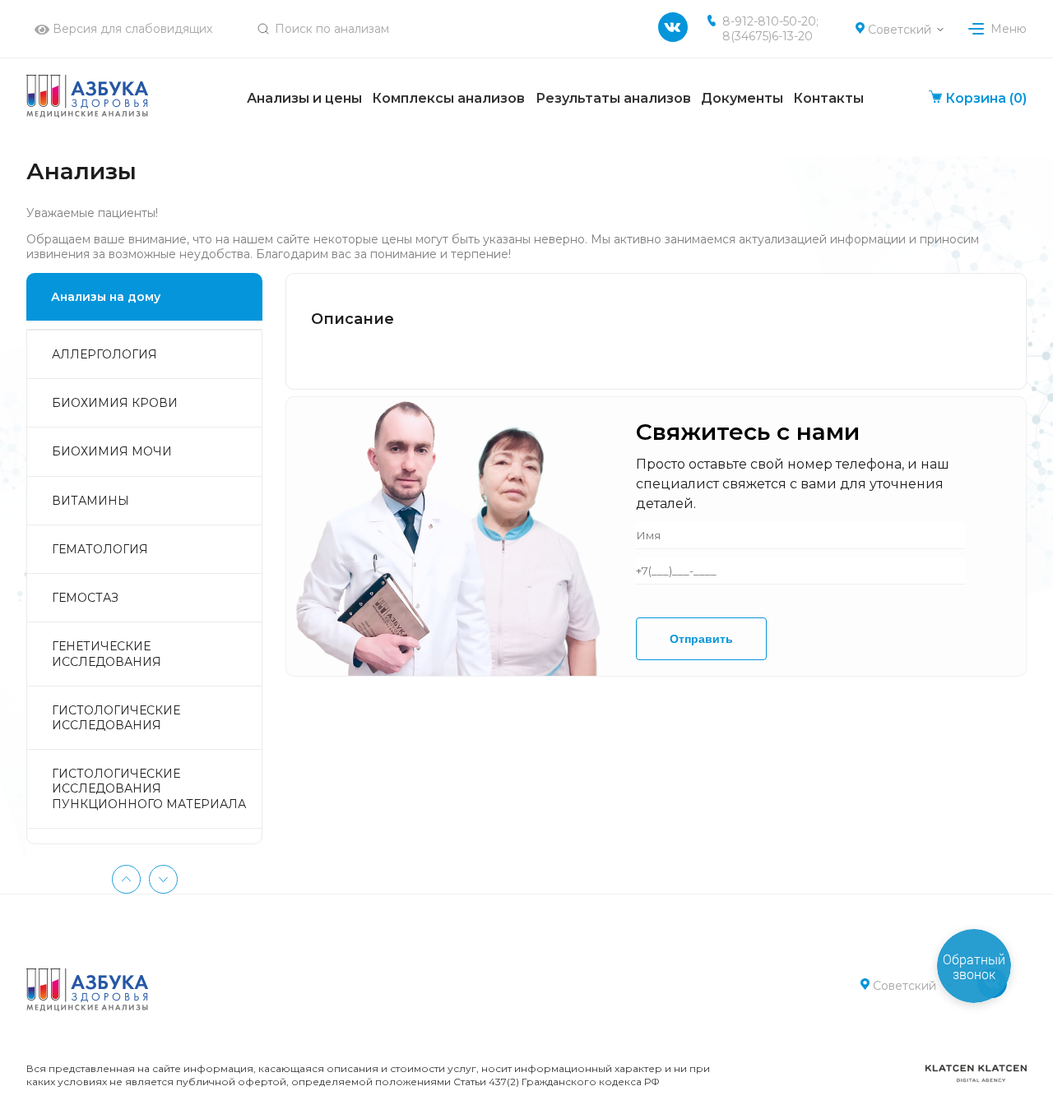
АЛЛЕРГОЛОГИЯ (104, 354)
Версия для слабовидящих (130, 28)
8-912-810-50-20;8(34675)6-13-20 (770, 29)
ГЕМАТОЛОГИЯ (100, 549)
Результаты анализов (613, 98)
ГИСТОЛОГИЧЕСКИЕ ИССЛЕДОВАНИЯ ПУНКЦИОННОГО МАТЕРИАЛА (149, 788)
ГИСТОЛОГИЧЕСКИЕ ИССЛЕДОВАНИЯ (116, 718)
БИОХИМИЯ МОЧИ (112, 451)
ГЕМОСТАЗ (85, 597)
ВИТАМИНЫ (90, 500)
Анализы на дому (105, 296)
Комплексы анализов (448, 98)
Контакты (828, 98)
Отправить (701, 638)
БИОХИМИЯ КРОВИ (115, 402)
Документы (742, 98)
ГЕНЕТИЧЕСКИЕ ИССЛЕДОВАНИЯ (106, 653)
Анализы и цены (304, 98)
